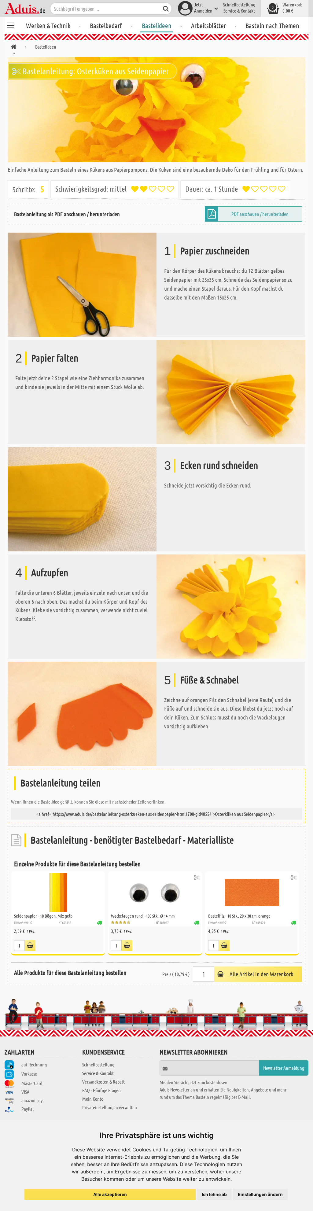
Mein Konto (92, 1099)
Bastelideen (156, 25)
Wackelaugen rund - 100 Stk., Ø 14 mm (143, 915)
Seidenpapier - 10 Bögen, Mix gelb (43, 915)
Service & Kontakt (239, 10)
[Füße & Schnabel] (82, 713)
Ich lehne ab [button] (214, 1194)
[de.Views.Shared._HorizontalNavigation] (14, 48)
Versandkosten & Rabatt (103, 1081)
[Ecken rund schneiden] (82, 499)
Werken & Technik (48, 25)
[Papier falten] (230, 391)
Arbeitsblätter (208, 25)
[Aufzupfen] (230, 606)
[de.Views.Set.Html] (30, 945)
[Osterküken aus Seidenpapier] (156, 109)
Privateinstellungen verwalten (109, 1107)
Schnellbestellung (239, 4)
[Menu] (11, 24)
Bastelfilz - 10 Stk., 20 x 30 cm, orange (239, 915)
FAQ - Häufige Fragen (101, 1090)
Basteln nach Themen (272, 25)
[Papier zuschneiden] (82, 284)
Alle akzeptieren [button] (110, 1194)
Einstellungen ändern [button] (260, 1194)
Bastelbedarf (106, 25)
